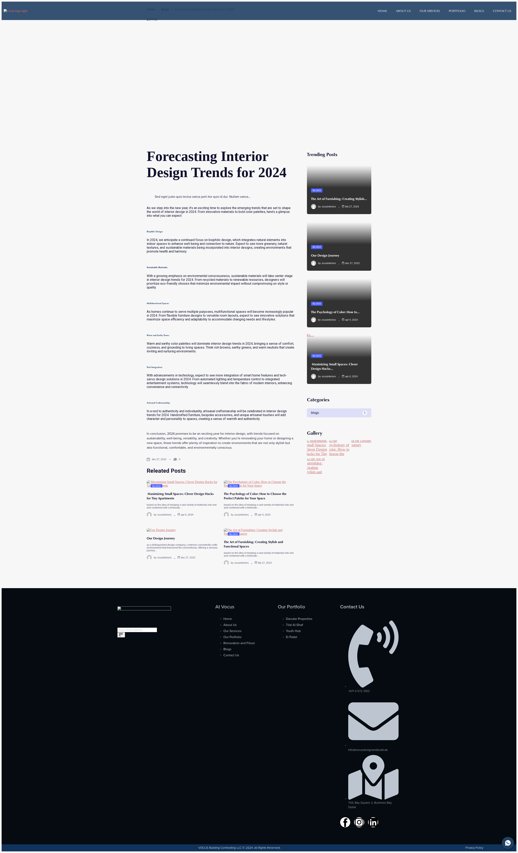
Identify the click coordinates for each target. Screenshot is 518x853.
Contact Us (502, 11)
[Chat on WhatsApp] (508, 843)
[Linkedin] (373, 822)
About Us (403, 11)
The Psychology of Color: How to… (335, 312)
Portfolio (457, 11)
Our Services (430, 11)
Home (382, 11)
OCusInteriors (164, 514)
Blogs (479, 11)
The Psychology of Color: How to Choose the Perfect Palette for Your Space (255, 496)
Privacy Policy (474, 848)
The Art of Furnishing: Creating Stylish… (339, 199)
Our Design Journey (161, 538)
